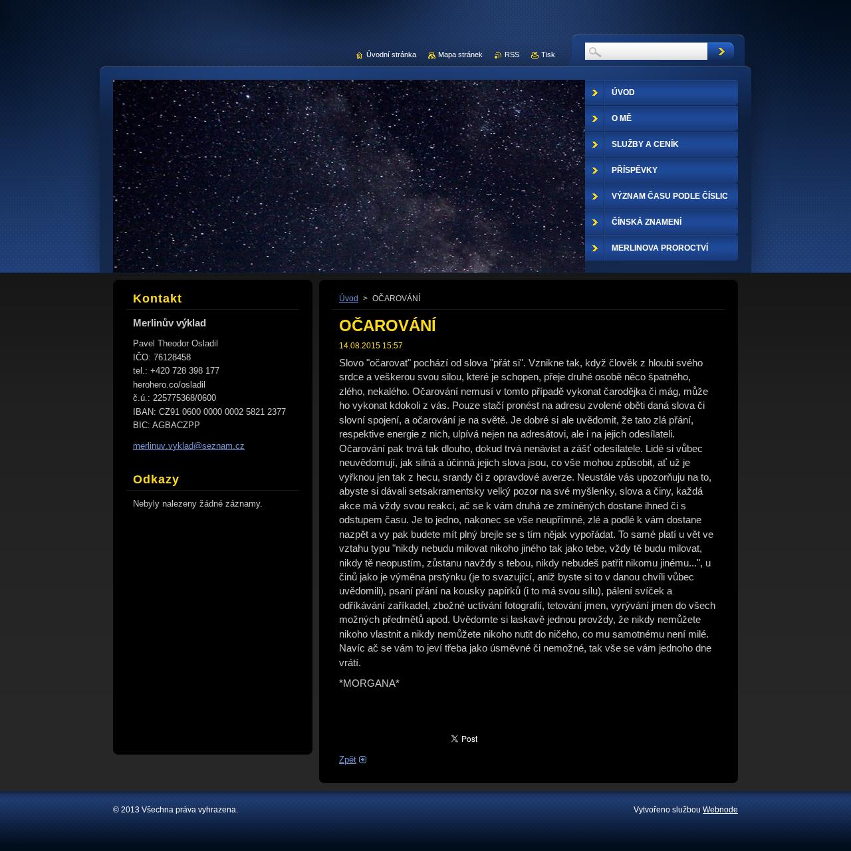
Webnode (720, 810)
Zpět (347, 760)
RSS (512, 55)
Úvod (348, 299)
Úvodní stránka (391, 55)
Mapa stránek (460, 55)
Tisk (548, 55)
